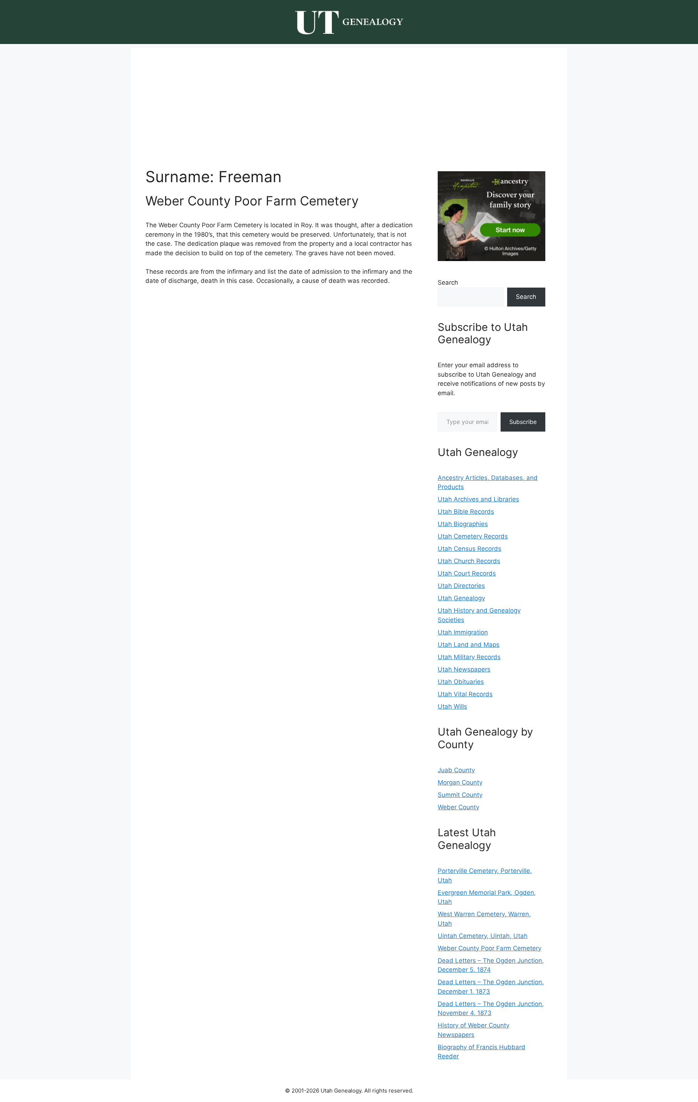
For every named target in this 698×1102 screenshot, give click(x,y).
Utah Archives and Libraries (478, 499)
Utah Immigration (463, 632)
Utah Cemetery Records (473, 536)
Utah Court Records (467, 573)
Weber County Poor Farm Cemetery (251, 200)
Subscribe (523, 421)
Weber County (458, 807)
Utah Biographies (463, 524)
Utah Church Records (469, 561)
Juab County (456, 770)
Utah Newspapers (464, 669)
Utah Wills (452, 706)
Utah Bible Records (466, 511)
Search (448, 282)
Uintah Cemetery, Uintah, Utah (482, 935)
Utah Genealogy (461, 598)
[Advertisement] (349, 98)
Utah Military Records (469, 657)
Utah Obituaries (461, 681)
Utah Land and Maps (469, 644)
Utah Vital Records (465, 694)
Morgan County (460, 782)
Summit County (460, 794)
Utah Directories (461, 585)
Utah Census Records (469, 548)
